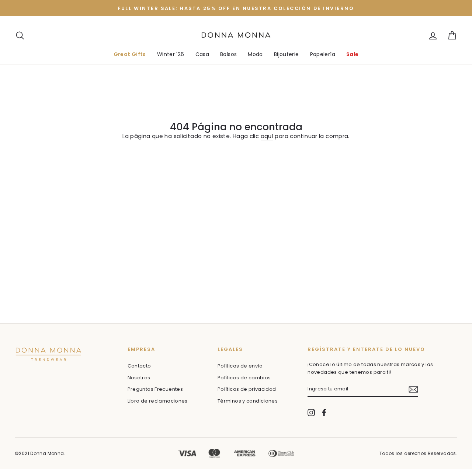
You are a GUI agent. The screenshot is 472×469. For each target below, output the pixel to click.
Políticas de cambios (244, 378)
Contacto (139, 366)
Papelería (322, 54)
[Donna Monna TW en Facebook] (324, 412)
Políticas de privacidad (247, 389)
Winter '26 (170, 54)
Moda (255, 54)
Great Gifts (130, 54)
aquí (267, 136)
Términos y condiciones (248, 401)
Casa (202, 54)
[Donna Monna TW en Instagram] (311, 412)
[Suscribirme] (413, 389)
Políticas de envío (240, 366)
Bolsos (228, 54)
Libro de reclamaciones (158, 401)
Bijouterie (286, 54)
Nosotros (139, 378)
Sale (352, 54)
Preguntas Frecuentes (155, 389)
